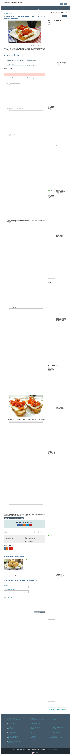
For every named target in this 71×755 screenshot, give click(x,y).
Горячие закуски (11, 727)
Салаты (11, 6)
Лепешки (54, 719)
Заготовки (17, 9)
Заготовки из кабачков (12, 737)
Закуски (6, 6)
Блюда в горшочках (34, 729)
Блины (54, 718)
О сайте (55, 9)
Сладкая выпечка (56, 724)
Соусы (6, 9)
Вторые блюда (28, 6)
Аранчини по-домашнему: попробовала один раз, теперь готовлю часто (13, 572)
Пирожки (54, 729)
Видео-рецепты (40, 9)
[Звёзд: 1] (36, 531)
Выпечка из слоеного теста (58, 727)
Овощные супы (33, 736)
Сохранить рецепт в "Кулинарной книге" (14, 518)
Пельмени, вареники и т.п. (35, 727)
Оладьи (54, 720)
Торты (54, 731)
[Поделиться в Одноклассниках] (24, 525)
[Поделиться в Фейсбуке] (18, 525)
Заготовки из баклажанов (13, 736)
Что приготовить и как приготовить (28, 9)
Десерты (50, 6)
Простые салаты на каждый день (14, 719)
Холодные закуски (11, 729)
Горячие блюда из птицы (35, 722)
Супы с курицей (33, 733)
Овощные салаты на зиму (13, 738)
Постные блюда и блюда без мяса (40, 6)
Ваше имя (6, 585)
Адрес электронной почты (10, 589)
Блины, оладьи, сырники (59, 6)
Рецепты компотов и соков (13, 743)
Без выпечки (55, 736)
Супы (16, 6)
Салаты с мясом (11, 722)
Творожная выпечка (56, 732)
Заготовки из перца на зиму (13, 733)
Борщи (32, 732)
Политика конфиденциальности (53, 749)
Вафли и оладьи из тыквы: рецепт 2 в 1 (34, 571)
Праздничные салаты (12, 718)
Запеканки (32, 728)
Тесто (54, 733)
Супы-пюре (33, 737)
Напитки (11, 9)
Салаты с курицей (11, 720)
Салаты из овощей (11, 723)
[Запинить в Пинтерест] (30, 525)
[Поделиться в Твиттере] (27, 525)
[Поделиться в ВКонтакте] (21, 525)
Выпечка (21, 6)
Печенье (54, 728)
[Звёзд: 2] (39, 531)
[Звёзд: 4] (36, 532)
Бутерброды (6, 13)
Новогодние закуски (12, 728)
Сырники (54, 722)
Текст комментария (8, 597)
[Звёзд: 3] (43, 531)
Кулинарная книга (48, 9)
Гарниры (32, 718)
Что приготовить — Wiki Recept (21, 749)
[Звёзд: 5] (39, 532)
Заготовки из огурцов (12, 732)
